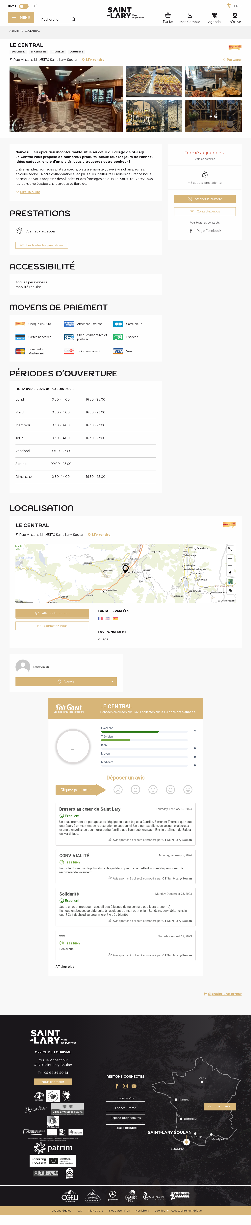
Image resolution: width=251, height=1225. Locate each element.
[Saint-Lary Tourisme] (125, 13)
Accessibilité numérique (186, 1210)
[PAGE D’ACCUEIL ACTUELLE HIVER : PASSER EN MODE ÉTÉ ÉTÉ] (24, 6)
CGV (80, 1210)
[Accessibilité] (228, 5)
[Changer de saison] (25, 6)
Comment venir (220, 1106)
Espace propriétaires (126, 1118)
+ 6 (213, 116)
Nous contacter (53, 1082)
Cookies (160, 1210)
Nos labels (142, 1210)
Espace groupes (125, 1128)
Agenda (214, 22)
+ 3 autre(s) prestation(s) (205, 183)
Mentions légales (60, 1210)
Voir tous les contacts (205, 222)
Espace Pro (125, 1098)
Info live (235, 22)
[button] (59, 19)
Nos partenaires (119, 1210)
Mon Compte (189, 22)
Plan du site (95, 1210)
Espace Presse (125, 1108)
